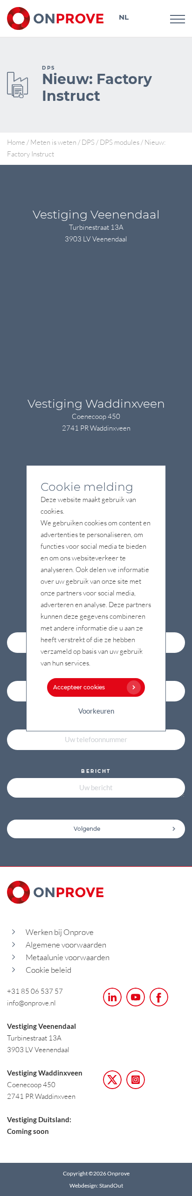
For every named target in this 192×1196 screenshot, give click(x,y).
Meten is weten (53, 142)
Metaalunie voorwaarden (68, 957)
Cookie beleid (48, 970)
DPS (88, 142)
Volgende (87, 828)
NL (124, 17)
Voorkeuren (96, 711)
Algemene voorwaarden (66, 944)
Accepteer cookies (79, 687)
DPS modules (119, 142)
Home (16, 142)
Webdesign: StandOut (96, 1185)
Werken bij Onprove (60, 932)
